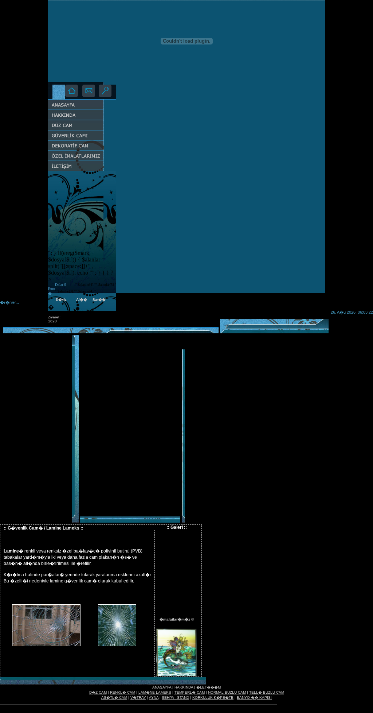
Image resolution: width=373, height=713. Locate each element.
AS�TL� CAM (114, 697)
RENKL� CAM (122, 692)
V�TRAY (138, 697)
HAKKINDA (183, 687)
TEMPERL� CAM (189, 692)
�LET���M (208, 687)
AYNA (153, 697)
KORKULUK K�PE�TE (212, 697)
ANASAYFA (161, 687)
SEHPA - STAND (175, 697)
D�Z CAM (98, 692)
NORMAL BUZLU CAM (227, 692)
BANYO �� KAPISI (254, 697)
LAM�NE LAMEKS (154, 692)
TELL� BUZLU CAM (266, 692)
